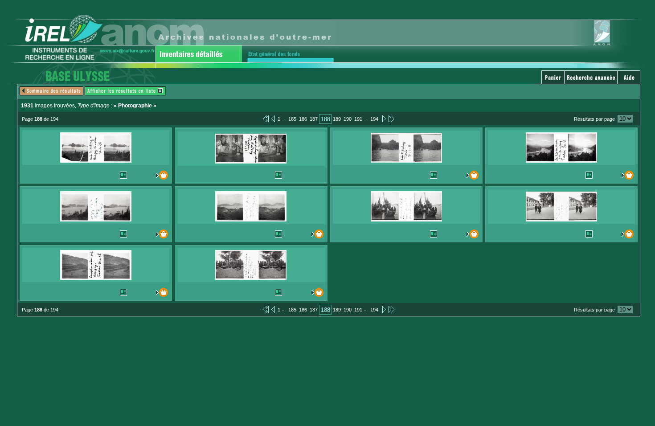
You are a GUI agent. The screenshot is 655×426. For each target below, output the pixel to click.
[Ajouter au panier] (159, 175)
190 (348, 119)
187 (314, 119)
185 (292, 119)
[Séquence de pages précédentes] (266, 119)
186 (303, 119)
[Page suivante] (383, 119)
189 (337, 119)
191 (358, 119)
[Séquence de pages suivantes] (391, 119)
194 (374, 119)
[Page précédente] (273, 119)
